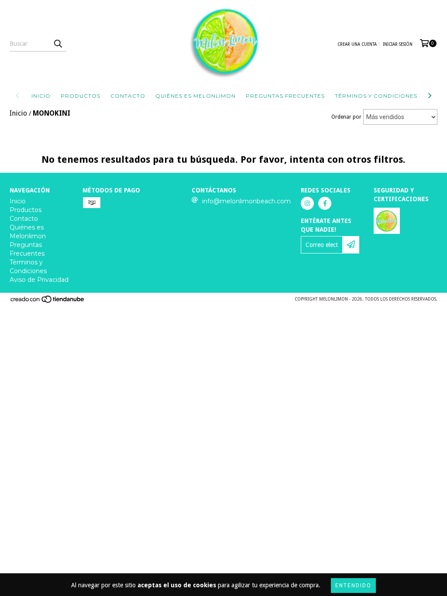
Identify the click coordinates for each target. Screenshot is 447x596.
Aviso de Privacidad (39, 280)
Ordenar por (346, 117)
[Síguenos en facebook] (324, 203)
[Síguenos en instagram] (307, 203)
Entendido (353, 585)
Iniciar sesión (398, 44)
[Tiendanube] (48, 301)
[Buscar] (57, 43)
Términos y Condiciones (376, 95)
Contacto (127, 95)
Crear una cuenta (357, 44)
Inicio (41, 95)
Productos (80, 95)
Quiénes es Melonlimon (195, 95)
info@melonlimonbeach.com (246, 201)
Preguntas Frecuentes (285, 95)
